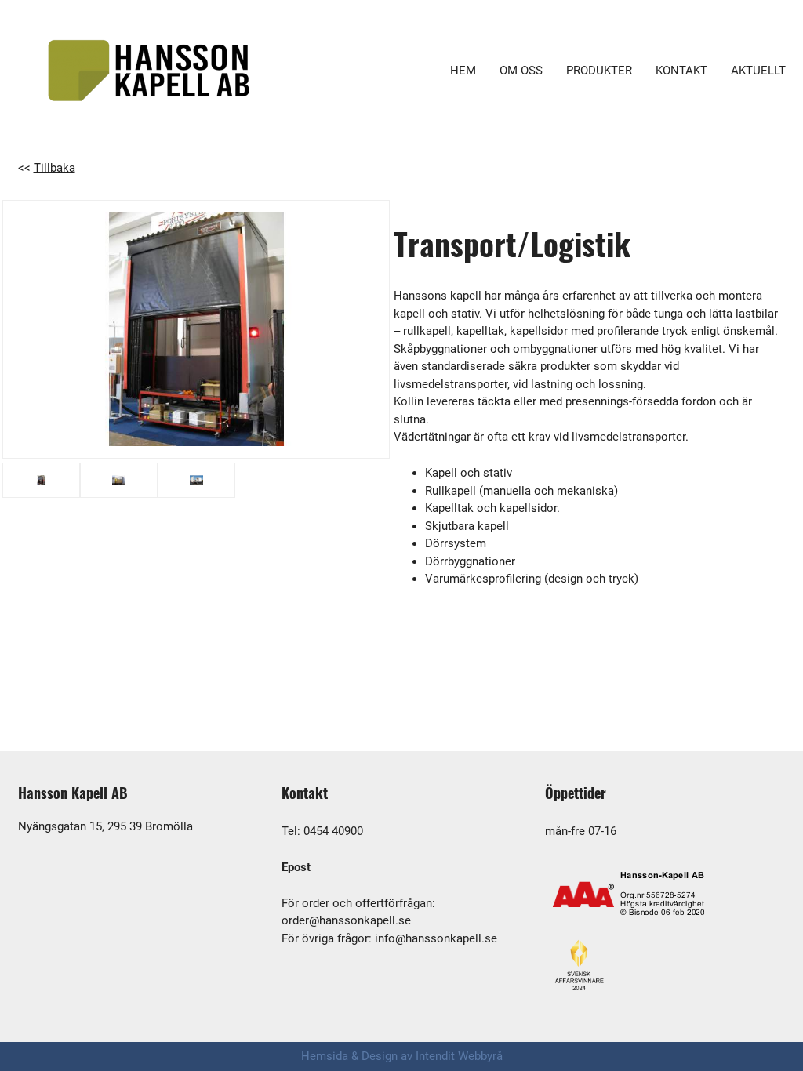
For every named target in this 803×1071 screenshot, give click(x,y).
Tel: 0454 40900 (322, 831)
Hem (463, 71)
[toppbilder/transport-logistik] (196, 329)
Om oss (521, 71)
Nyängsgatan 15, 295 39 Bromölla (105, 826)
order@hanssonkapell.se (346, 920)
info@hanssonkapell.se (436, 938)
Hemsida (324, 1056)
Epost (296, 867)
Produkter (599, 71)
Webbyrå (480, 1056)
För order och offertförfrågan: (358, 903)
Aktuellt (758, 71)
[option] (196, 329)
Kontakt (681, 71)
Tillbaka (54, 168)
